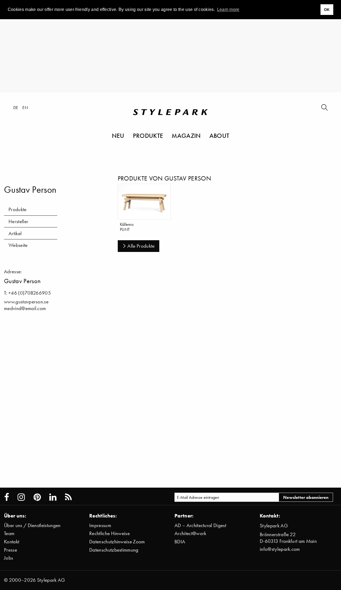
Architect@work (190, 533)
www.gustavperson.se (26, 302)
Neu (118, 135)
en (25, 107)
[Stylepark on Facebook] (6, 497)
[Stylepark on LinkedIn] (53, 497)
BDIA (179, 542)
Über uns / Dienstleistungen (32, 525)
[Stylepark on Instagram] (21, 497)
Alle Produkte (141, 246)
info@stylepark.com (280, 549)
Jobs (8, 558)
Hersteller (18, 221)
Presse (10, 550)
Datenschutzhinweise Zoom (117, 542)
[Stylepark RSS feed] (68, 497)
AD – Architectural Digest (200, 525)
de (15, 107)
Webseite (18, 245)
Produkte (148, 135)
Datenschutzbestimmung (114, 550)
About (219, 135)
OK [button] (327, 9)
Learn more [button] (228, 9)
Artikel (15, 233)
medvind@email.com (25, 308)
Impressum (100, 525)
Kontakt (11, 542)
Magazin (186, 135)
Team (9, 533)
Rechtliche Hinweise (109, 533)
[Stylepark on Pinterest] (37, 497)
